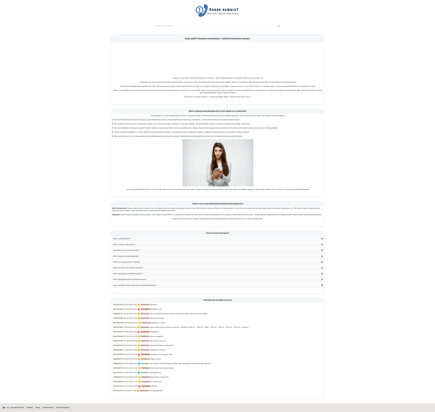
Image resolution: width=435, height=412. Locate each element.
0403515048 (118, 336)
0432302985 (118, 350)
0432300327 (118, 345)
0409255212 (118, 363)
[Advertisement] (218, 60)
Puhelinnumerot (48, 407)
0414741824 (117, 304)
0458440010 (118, 368)
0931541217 (117, 372)
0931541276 (118, 391)
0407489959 (118, 318)
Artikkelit (30, 407)
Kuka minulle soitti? (17, 407)
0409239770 (118, 359)
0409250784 (118, 341)
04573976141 (118, 386)
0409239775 (118, 377)
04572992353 (118, 381)
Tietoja (37, 407)
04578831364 (118, 323)
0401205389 (118, 309)
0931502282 (118, 327)
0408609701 (118, 314)
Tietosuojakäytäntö (63, 407)
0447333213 (118, 332)
